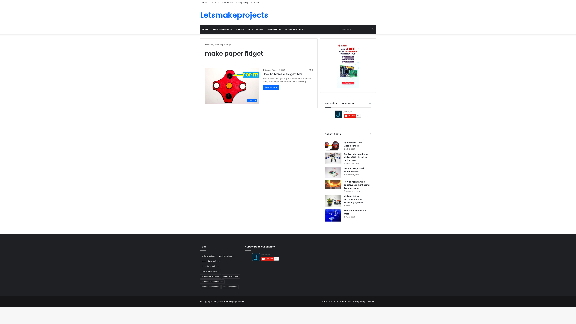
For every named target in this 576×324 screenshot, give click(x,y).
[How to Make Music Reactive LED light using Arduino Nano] (333, 184)
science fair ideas (230, 276)
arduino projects (225, 256)
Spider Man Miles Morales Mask (353, 144)
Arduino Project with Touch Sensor (355, 170)
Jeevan (268, 70)
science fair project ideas (212, 281)
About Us (214, 2)
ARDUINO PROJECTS (222, 29)
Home (204, 2)
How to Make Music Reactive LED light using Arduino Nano (357, 185)
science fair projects (210, 286)
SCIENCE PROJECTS (294, 29)
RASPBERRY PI (274, 29)
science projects (230, 286)
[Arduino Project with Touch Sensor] (333, 172)
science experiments (210, 276)
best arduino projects (210, 261)
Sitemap (255, 2)
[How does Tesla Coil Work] (333, 215)
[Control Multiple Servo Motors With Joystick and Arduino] (333, 158)
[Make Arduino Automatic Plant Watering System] (333, 201)
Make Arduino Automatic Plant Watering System (353, 199)
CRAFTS (240, 29)
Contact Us (227, 2)
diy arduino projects (210, 266)
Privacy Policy (242, 2)
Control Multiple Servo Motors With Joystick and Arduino (356, 157)
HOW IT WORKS (255, 29)
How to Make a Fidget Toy (282, 74)
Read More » (271, 87)
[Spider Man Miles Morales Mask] (333, 145)
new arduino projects (210, 271)
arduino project (208, 256)
